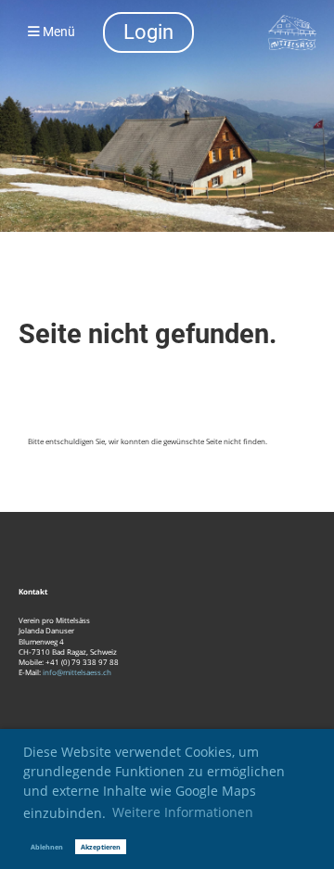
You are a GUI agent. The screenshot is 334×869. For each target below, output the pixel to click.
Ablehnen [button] (47, 846)
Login (148, 32)
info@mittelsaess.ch (77, 672)
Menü (57, 32)
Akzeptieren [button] (101, 846)
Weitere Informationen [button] (182, 812)
